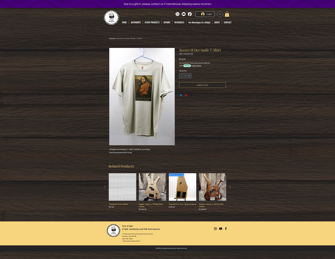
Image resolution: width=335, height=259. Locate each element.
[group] (167, 192)
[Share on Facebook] (181, 95)
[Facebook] (190, 14)
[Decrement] (181, 75)
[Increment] (189, 75)
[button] (227, 14)
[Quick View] (122, 187)
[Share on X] (190, 95)
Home (112, 38)
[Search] (220, 14)
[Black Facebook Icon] (226, 228)
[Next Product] (230, 186)
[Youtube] (184, 14)
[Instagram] (177, 14)
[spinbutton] (185, 75)
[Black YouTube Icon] (220, 228)
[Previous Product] (105, 186)
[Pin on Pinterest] (186, 95)
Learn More (196, 66)
